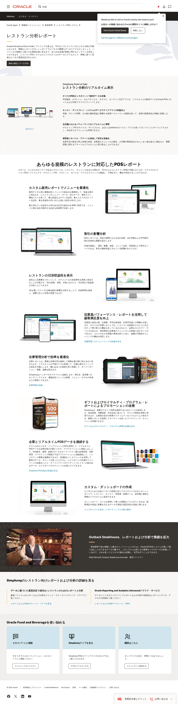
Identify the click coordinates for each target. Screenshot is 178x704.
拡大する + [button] (30, 129)
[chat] (119, 699)
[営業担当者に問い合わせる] (169, 6)
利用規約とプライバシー (32, 687)
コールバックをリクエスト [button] (25, 666)
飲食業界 (49, 25)
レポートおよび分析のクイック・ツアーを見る (31, 603)
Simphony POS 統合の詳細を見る (43, 470)
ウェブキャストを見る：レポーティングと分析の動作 (107, 509)
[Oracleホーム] (22, 6)
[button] (8, 6)
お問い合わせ (114, 687)
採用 (74, 687)
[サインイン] (164, 6)
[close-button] (171, 699)
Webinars (11, 16)
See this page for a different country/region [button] (119, 37)
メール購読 (83, 687)
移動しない (138, 30)
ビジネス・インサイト (28, 16)
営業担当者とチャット (136, 699)
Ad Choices (65, 687)
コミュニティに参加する (137, 666)
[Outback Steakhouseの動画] (39, 547)
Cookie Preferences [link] (51, 687)
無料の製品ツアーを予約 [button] (19, 63)
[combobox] (89, 6)
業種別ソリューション (31, 25)
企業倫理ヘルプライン (98, 687)
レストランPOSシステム (67, 25)
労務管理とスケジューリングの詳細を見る (102, 341)
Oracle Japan (12, 25)
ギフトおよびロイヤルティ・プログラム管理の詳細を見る (109, 426)
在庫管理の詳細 (36, 385)
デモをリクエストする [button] (80, 666)
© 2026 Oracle (12, 687)
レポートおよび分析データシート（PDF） (113, 603)
